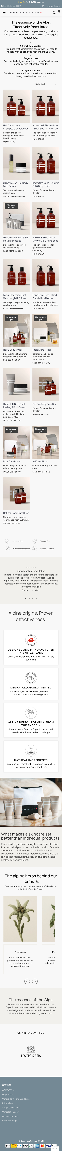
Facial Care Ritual (41, 349)
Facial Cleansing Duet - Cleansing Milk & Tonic (15, 296)
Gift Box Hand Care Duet (16, 513)
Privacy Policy (8, 1103)
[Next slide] (35, 981)
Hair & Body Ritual (12, 349)
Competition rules (10, 1116)
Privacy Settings (9, 1120)
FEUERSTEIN (38, 1141)
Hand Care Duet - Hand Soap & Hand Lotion (44, 296)
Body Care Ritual (11, 461)
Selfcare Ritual (40, 461)
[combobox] (55, 1148)
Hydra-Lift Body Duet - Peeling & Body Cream (15, 405)
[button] (25, 598)
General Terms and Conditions (16, 1099)
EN (53, 1149)
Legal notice (7, 1094)
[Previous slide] (27, 981)
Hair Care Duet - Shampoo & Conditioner (15, 127)
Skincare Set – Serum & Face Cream (15, 184)
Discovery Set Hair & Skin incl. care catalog (16, 239)
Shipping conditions (11, 1107)
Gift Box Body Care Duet (44, 404)
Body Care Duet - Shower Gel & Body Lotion (45, 184)
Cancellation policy (10, 1112)
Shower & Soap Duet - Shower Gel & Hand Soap (45, 239)
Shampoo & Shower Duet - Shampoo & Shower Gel (45, 127)
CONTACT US (8, 1090)
